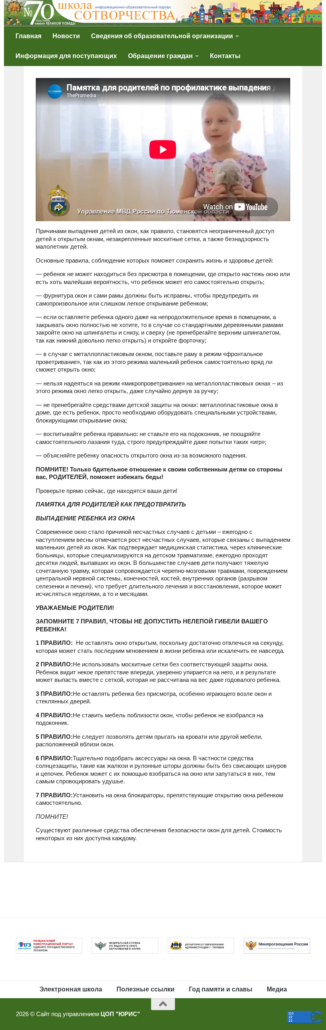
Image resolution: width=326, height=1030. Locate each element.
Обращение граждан (160, 56)
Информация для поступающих (66, 56)
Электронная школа (70, 989)
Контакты (225, 56)
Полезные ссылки (145, 989)
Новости (66, 36)
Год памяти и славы (220, 989)
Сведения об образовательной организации (162, 36)
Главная (28, 36)
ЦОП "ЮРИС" (120, 1014)
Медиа (277, 989)
